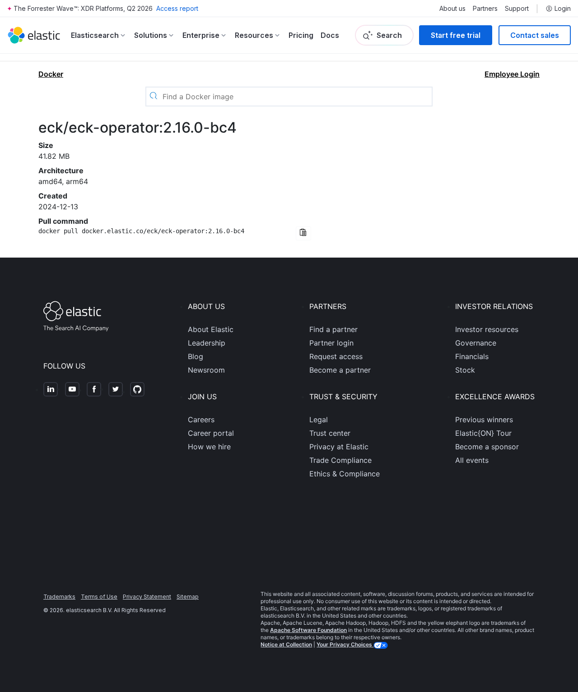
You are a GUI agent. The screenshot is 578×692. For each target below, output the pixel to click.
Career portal (211, 433)
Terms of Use (99, 596)
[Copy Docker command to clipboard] (303, 233)
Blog (195, 356)
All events (472, 460)
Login (563, 8)
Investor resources (486, 329)
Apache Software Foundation (308, 630)
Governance (475, 342)
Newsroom (206, 369)
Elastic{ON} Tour (483, 433)
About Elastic (210, 329)
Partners (485, 8)
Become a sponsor (487, 446)
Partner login (331, 342)
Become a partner (340, 369)
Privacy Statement (147, 596)
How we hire (209, 446)
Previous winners (484, 419)
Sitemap (188, 596)
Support (517, 8)
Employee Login (512, 73)
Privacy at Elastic (338, 446)
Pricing (301, 35)
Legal (318, 419)
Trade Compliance (340, 460)
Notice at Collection (286, 644)
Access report (177, 8)
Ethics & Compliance (344, 473)
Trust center (329, 433)
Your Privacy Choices (345, 644)
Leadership (206, 342)
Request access (336, 356)
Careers (201, 419)
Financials (472, 356)
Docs (330, 35)
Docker (50, 73)
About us (452, 8)
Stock (465, 369)
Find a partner (333, 329)
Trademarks (59, 596)
